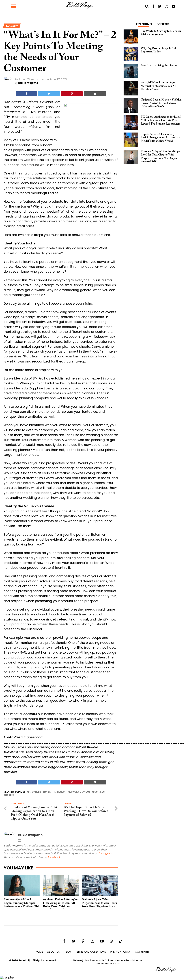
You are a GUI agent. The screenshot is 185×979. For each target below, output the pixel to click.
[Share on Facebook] (26, 93)
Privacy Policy (120, 952)
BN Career (34, 792)
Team (67, 952)
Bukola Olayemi (80, 792)
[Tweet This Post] (49, 93)
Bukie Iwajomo (28, 83)
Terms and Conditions (90, 952)
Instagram (105, 853)
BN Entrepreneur (55, 792)
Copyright (142, 952)
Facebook (54, 857)
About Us (53, 952)
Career (9, 795)
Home (39, 952)
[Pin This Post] (72, 93)
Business (99, 792)
